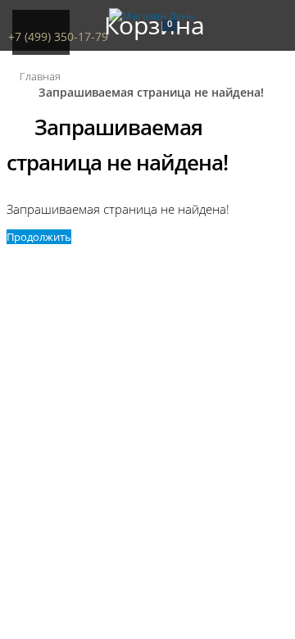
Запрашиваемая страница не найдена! (151, 92)
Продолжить (39, 236)
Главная (40, 76)
